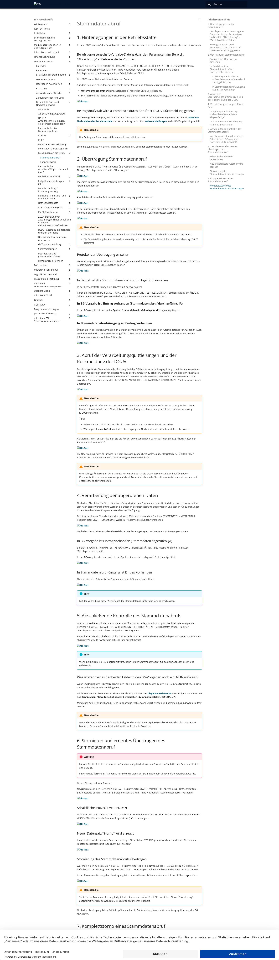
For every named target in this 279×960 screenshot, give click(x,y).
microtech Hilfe (43, 19)
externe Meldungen (156, 121)
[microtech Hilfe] (38, 4)
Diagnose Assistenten (159, 693)
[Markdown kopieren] (200, 19)
